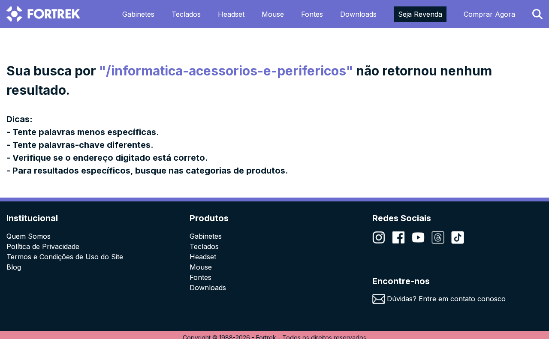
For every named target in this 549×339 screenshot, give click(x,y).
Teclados (186, 14)
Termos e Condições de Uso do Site (64, 256)
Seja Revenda (420, 14)
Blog (13, 267)
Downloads (358, 14)
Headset (231, 14)
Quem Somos (28, 236)
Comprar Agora (489, 14)
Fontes (312, 14)
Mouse (273, 14)
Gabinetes (138, 14)
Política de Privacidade (42, 246)
